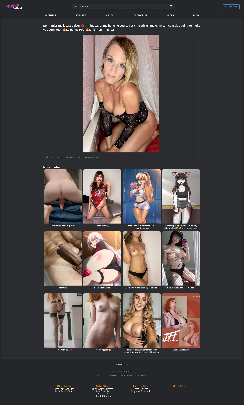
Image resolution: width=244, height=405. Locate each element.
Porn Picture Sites (64, 391)
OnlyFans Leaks (231, 6)
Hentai (110, 15)
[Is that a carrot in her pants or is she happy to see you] (142, 196)
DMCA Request (122, 364)
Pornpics (81, 15)
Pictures (50, 15)
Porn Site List (103, 391)
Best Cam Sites (103, 396)
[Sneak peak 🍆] (102, 196)
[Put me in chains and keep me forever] (181, 258)
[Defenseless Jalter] (102, 258)
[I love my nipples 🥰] (102, 320)
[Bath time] (63, 258)
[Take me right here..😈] (63, 320)
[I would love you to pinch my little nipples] (142, 258)
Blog (196, 15)
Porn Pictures (141, 389)
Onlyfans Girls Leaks (141, 391)
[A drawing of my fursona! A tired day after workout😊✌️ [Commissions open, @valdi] (181, 196)
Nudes (170, 15)
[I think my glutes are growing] (63, 196)
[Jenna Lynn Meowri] (181, 320)
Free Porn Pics (102, 393)
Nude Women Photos (102, 389)
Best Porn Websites (64, 389)
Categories (140, 15)
